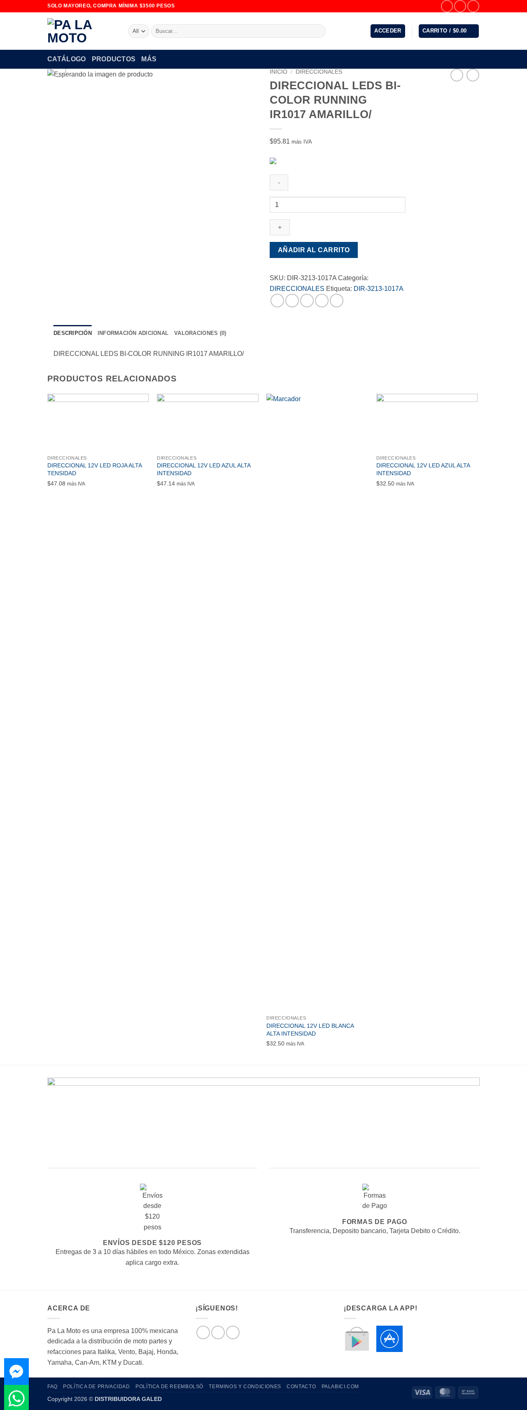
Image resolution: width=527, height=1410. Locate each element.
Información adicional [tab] (133, 333)
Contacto (301, 1386)
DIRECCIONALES (319, 72)
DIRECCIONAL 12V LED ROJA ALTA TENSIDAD (94, 469)
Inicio (278, 72)
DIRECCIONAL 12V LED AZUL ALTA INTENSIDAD (203, 469)
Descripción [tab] (73, 333)
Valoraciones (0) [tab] (200, 333)
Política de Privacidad (96, 1386)
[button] (388, 31)
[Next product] (456, 75)
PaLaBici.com (340, 1386)
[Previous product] (472, 75)
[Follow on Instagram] (460, 6)
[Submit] (318, 31)
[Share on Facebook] (277, 300)
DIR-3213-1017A (378, 288)
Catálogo (66, 59)
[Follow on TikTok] (473, 6)
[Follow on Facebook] (447, 6)
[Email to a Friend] (307, 300)
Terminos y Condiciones (245, 1386)
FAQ (52, 1386)
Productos (114, 59)
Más (148, 59)
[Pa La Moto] (81, 31)
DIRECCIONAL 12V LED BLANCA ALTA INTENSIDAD (310, 1029)
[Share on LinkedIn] (336, 300)
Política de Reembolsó (169, 1386)
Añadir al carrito (314, 249)
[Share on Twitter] (292, 300)
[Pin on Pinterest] (322, 300)
